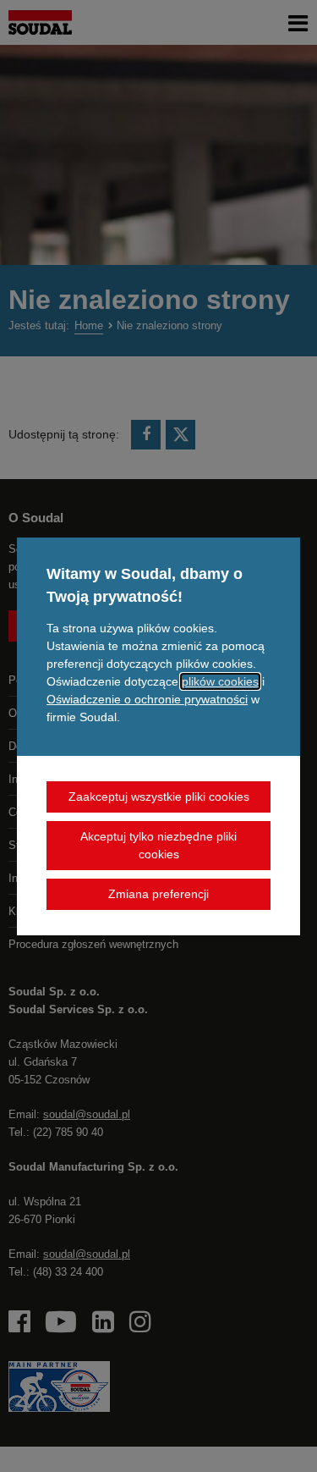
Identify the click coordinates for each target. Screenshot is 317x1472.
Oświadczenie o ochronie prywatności (147, 699)
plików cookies (220, 681)
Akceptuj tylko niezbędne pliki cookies (158, 845)
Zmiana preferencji (158, 894)
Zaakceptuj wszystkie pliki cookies (158, 796)
